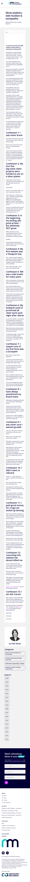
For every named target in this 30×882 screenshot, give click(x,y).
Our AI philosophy (6, 802)
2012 (6, 731)
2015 (6, 720)
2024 (6, 685)
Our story (4, 798)
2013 (6, 728)
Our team (4, 795)
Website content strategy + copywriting (13, 668)
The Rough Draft (16, 760)
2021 (6, 697)
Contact (4, 836)
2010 (6, 739)
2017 (6, 712)
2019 (6, 705)
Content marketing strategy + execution (13, 658)
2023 (6, 689)
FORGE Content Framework (8, 825)
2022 (6, 693)
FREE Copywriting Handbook (9, 828)
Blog (3, 823)
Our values (4, 800)
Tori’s (10, 476)
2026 (6, 678)
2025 (6, 682)
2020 (6, 701)
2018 (6, 708)
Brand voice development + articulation (13, 653)
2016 (6, 716)
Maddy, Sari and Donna (12, 586)
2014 (6, 724)
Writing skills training (7, 817)
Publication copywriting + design (14, 663)
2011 (6, 735)
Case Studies (5, 834)
